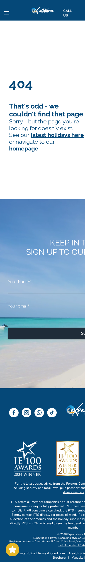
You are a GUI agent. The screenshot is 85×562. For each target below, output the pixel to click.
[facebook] (14, 413)
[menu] (6, 12)
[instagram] (26, 413)
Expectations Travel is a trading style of (57, 538)
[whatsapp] (39, 413)
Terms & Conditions (52, 553)
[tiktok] (52, 413)
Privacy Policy (25, 553)
